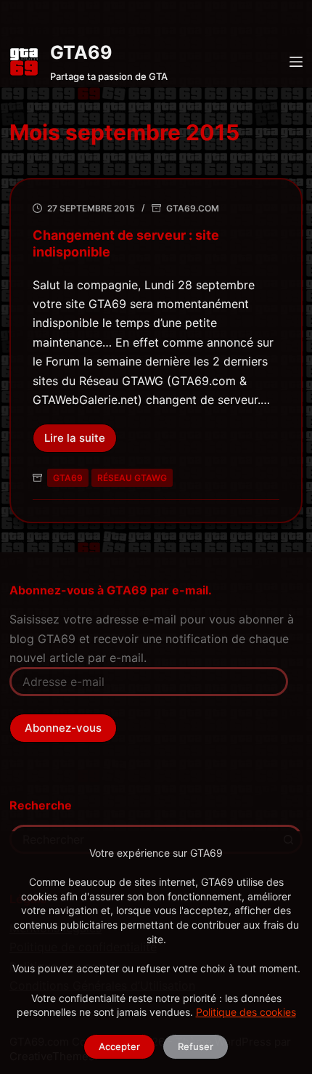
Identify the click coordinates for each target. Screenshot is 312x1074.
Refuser (195, 1046)
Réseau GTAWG (132, 477)
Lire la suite (80, 442)
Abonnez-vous (63, 728)
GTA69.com (192, 208)
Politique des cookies (246, 1012)
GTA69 (81, 52)
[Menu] (296, 61)
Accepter (119, 1046)
